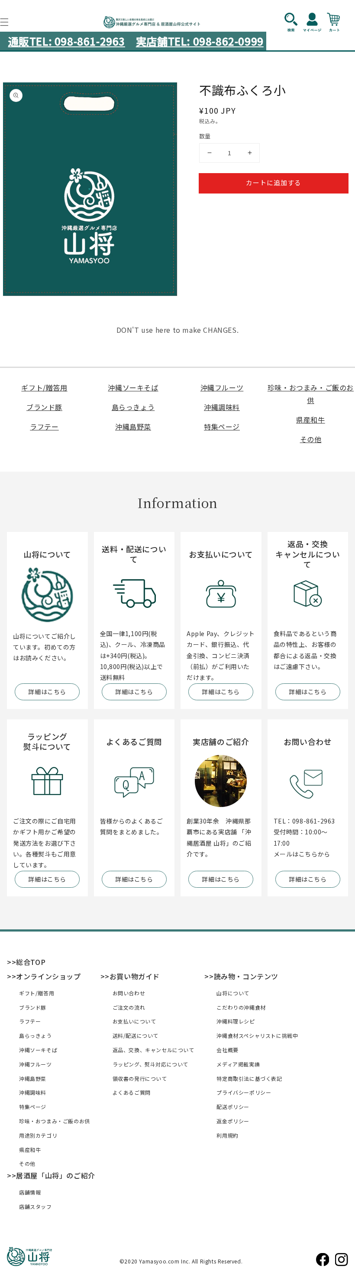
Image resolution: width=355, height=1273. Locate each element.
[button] (295, 22)
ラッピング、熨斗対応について (150, 1064)
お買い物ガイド (135, 976)
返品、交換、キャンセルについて (153, 1049)
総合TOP (30, 962)
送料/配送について (135, 1035)
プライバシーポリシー (243, 1092)
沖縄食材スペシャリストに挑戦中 (257, 1035)
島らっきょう (133, 407)
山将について (232, 993)
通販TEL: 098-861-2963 (66, 41)
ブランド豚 (44, 407)
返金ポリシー (232, 1121)
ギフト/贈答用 (44, 387)
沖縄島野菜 (133, 426)
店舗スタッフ (35, 1206)
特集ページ (222, 426)
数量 (205, 136)
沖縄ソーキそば (133, 387)
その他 (311, 439)
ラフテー (44, 426)
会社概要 (227, 1049)
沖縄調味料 (222, 407)
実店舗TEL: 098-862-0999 (200, 41)
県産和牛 (310, 419)
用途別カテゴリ (38, 1135)
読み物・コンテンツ (246, 976)
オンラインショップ (48, 976)
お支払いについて (134, 1021)
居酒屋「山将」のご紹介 (55, 1175)
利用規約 (227, 1135)
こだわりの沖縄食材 (240, 1007)
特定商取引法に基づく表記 (249, 1078)
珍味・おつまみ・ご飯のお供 (54, 1121)
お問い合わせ (129, 993)
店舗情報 (30, 1192)
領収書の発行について (140, 1078)
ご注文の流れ (129, 1007)
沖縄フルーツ (222, 387)
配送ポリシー (232, 1106)
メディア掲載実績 (238, 1064)
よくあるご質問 (132, 1092)
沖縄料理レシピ (235, 1021)
